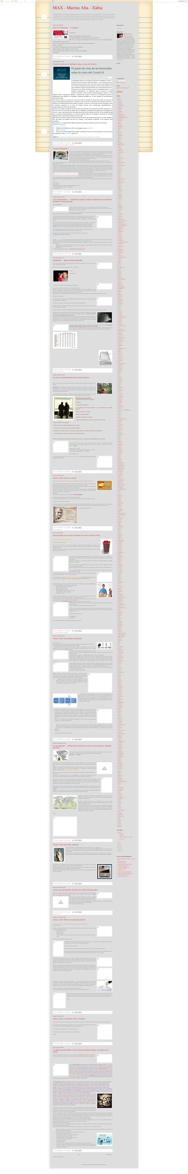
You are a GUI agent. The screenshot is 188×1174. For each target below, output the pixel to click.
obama (119, 574)
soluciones (120, 751)
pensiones (119, 606)
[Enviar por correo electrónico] (75, 56)
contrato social (120, 246)
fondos (119, 403)
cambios (119, 183)
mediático (119, 535)
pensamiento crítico (121, 604)
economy (119, 318)
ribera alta (119, 706)
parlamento (120, 591)
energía (119, 342)
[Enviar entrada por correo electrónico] (73, 56)
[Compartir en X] (78, 56)
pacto (119, 583)
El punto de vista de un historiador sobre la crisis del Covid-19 (75, 64)
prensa (119, 648)
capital (119, 188)
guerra (119, 436)
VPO (66, 632)
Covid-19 (58, 58)
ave (118, 155)
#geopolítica (94, 77)
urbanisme (119, 790)
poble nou (119, 625)
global (119, 423)
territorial (119, 766)
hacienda (119, 441)
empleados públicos (121, 330)
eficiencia (119, 321)
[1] (111, 80)
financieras (120, 397)
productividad (120, 657)
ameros (119, 131)
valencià (119, 795)
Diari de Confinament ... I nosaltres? (65, 28)
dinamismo (120, 295)
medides (119, 538)
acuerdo (119, 113)
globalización (120, 424)
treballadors (120, 780)
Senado (119, 726)
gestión (119, 421)
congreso (119, 235)
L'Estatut (119, 505)
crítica (119, 268)
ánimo (119, 141)
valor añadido (120, 798)
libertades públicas (121, 514)
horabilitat (119, 450)
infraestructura (120, 466)
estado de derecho (121, 363)
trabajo (119, 777)
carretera (119, 191)
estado (119, 361)
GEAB (119, 417)
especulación (120, 358)
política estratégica (121, 636)
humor (119, 453)
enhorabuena (120, 345)
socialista (119, 744)
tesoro (119, 769)
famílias (119, 385)
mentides (119, 544)
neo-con (119, 570)
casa (118, 192)
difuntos (119, 291)
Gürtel (119, 438)
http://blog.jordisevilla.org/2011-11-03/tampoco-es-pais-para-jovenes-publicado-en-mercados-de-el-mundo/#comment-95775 (71, 924)
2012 (119, 843)
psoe (118, 664)
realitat (119, 682)
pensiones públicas (121, 607)
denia (119, 280)
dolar (119, 306)
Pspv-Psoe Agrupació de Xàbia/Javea (124, 871)
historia (119, 445)
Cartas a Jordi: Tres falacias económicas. (67, 638)
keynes (119, 504)
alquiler (58, 632)
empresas (119, 336)
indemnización (120, 463)
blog (62, 1056)
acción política (120, 105)
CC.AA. (119, 200)
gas (118, 415)
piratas (119, 618)
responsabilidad (120, 702)
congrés (119, 234)
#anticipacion (74, 77)
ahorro (119, 123)
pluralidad (119, 621)
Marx (119, 531)
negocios (119, 568)
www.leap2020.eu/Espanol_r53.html (62, 895)
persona (119, 610)
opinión (119, 580)
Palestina (119, 589)
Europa (119, 376)
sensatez (119, 727)
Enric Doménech (128, 34)
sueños (119, 759)
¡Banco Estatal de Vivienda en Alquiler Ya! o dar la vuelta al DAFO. (76, 535)
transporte (119, 778)
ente (118, 346)
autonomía (119, 150)
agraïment (119, 120)
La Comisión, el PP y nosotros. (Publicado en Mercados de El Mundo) (81, 1056)
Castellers (119, 195)
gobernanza (120, 427)
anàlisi (58, 529)
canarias (119, 186)
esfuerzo (119, 354)
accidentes (119, 104)
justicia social (120, 502)
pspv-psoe (119, 667)
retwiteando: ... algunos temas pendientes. (68, 260)
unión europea (120, 787)
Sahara (119, 714)
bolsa (119, 174)
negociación (120, 565)
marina (119, 529)
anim (119, 140)
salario (119, 717)
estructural (119, 369)
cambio (119, 180)
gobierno (119, 429)
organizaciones (120, 582)
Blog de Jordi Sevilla (121, 861)
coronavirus (63, 144)
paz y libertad (120, 603)
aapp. (119, 99)
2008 (119, 850)
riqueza (119, 708)
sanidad (119, 720)
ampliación (120, 135)
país (118, 585)
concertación (120, 227)
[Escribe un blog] (76, 56)
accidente (119, 102)
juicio (119, 498)
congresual (120, 239)
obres (119, 576)
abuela (119, 101)
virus (119, 808)
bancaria (119, 164)
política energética (121, 634)
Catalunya (119, 197)
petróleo (119, 615)
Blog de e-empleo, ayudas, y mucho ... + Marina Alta (126, 859)
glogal (119, 426)
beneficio (119, 170)
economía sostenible (121, 317)
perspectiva (120, 612)
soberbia (119, 736)
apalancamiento (120, 144)
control (119, 248)
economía (119, 315)
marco (119, 528)
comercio (119, 218)
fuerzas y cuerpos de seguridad (123, 409)
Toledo (119, 772)
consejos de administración (122, 242)
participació (120, 594)
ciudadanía (120, 206)
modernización (120, 552)
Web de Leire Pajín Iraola (122, 876)
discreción (119, 300)
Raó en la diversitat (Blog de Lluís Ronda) (125, 873)
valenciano (120, 796)
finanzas (119, 399)
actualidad (119, 111)
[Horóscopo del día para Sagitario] (123, 87)
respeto (119, 700)
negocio (119, 567)
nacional (119, 564)
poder (119, 628)
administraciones (121, 116)
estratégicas (120, 367)
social (119, 739)
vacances (119, 793)
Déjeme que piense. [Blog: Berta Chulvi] (125, 864)
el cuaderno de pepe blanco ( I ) (123, 865)
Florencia (119, 402)
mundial (119, 559)
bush (119, 177)
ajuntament (120, 125)
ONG (119, 579)
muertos (119, 555)
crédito (119, 261)
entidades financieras (121, 348)
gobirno (119, 430)
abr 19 (121, 839)
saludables (119, 718)
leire (118, 507)
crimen (119, 262)
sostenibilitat (120, 754)
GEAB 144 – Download (59, 124)
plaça (119, 619)
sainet (119, 715)
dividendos (120, 303)
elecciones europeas (121, 325)
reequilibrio (120, 687)
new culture (120, 571)
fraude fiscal (120, 406)
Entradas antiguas (109, 1154)
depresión (119, 282)
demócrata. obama (121, 279)
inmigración (120, 469)
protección (119, 660)
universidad (120, 789)
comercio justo (120, 219)
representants (120, 696)
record (119, 684)
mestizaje (119, 547)
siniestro (119, 732)
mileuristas (120, 550)
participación (120, 595)
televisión (119, 763)
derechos (119, 283)
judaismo (119, 496)
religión (119, 694)
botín (119, 176)
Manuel (119, 525)
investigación (120, 487)
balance (119, 161)
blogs (119, 173)
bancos (119, 167)
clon (118, 212)
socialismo (120, 742)
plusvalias (119, 624)
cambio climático (121, 182)
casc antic (119, 194)
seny (118, 729)
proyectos (119, 661)
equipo (119, 351)
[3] (107, 93)
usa (118, 792)
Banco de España (121, 165)
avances (119, 153)
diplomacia (120, 298)
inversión (119, 483)
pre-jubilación (120, 646)
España (119, 357)
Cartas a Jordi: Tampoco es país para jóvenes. (69, 920)
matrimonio (120, 534)
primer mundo (120, 652)
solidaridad (120, 747)
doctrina (119, 304)
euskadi (119, 378)
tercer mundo (120, 765)
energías (119, 343)
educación (58, 371)
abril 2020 (121, 833)
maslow (119, 532)
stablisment (120, 756)
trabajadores (120, 775)
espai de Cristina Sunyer (122, 868)
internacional (120, 480)
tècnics (119, 760)
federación (119, 387)
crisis (119, 265)
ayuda (119, 156)
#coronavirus (82, 77)
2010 (119, 847)
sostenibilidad (120, 753)
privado (119, 654)
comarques (120, 216)
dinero (119, 297)
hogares (119, 447)
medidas (119, 537)
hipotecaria (120, 444)
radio (119, 676)
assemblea (119, 149)
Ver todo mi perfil (120, 59)
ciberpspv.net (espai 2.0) (122, 862)
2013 (119, 841)
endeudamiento (120, 340)
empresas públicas (121, 337)
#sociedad (105, 77)
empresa (119, 333)
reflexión (61, 371)
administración (120, 114)
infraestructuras (120, 468)
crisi (118, 264)
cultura (119, 272)
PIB (118, 616)
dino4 (95, 1164)
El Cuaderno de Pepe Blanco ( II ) (124, 867)
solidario (119, 748)
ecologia (119, 312)
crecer (119, 260)
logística (119, 522)
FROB (119, 408)
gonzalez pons (120, 433)
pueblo (119, 670)
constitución (120, 243)
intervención (120, 481)
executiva (119, 381)
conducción (120, 228)
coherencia (120, 213)
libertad (119, 511)
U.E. (118, 784)
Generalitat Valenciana (122, 418)
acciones (119, 107)
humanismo (120, 451)
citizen (119, 204)
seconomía (120, 721)
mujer (119, 558)
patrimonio (120, 600)
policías (119, 630)
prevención (120, 651)
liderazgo (119, 519)
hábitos (119, 439)
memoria (119, 543)
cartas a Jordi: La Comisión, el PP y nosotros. (69, 1019)
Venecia (119, 802)
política (60, 529)
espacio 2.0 (120, 355)
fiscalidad (119, 400)
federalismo (120, 390)
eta (118, 373)
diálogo (119, 290)
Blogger (104, 1164)
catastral (119, 198)
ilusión (119, 460)
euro (118, 375)
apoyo (119, 146)
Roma (119, 709)
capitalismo (120, 189)
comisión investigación (122, 221)
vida (118, 805)
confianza (119, 230)
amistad (119, 134)
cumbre (119, 273)
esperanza (119, 360)
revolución (120, 705)
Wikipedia (62, 130)
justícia (119, 501)
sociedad (73, 144)
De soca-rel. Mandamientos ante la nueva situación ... (72, 377)
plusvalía (119, 622)
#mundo (100, 77)
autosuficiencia (120, 152)
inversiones (120, 486)
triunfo (119, 783)
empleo (119, 331)
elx (118, 327)
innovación (120, 471)
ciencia (119, 203)
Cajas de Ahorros (121, 179)
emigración (120, 328)
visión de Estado (121, 810)
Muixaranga (120, 556)
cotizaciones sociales (121, 257)
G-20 (119, 412)
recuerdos (119, 685)
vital (118, 811)
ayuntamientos (120, 158)
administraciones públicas (122, 117)
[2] (99, 82)
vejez (119, 801)
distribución (120, 302)
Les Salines (120, 508)
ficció (119, 391)
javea (119, 493)
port (118, 642)
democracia (120, 277)
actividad (119, 108)
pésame (119, 613)
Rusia (119, 712)
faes (118, 384)
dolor (119, 307)
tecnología (119, 762)
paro (118, 592)
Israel (119, 490)
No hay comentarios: (67, 56)
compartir (119, 222)
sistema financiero (121, 733)
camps (119, 185)
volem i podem (120, 816)
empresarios (120, 334)
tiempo (119, 771)
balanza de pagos (121, 162)
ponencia (119, 639)
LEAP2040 (90, 128)
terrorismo (119, 768)
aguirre (119, 122)
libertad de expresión (121, 513)
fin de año (119, 393)
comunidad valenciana (122, 225)
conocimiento (120, 240)
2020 (119, 832)
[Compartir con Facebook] (79, 56)
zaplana (119, 826)
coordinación (120, 250)
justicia (119, 499)
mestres (119, 549)
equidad (119, 349)
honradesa (119, 448)
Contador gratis (119, 28)
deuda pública (120, 288)
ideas (119, 457)
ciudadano (119, 207)
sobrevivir (119, 738)
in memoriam (120, 462)
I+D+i (119, 454)
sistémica (119, 735)
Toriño (119, 774)
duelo (119, 309)
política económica (121, 633)
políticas (119, 637)
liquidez (119, 520)
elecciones (58, 913)
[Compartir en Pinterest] (81, 56)
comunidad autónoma (121, 224)
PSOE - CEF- (120, 870)
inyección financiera (121, 489)
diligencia (119, 294)
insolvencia (120, 472)
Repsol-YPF (120, 699)
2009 (119, 98)
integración (120, 475)
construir (119, 245)
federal (119, 388)
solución (119, 750)
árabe (119, 147)
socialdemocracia (121, 741)
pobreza (119, 627)
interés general (120, 478)
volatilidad (119, 814)
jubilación (119, 495)
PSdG (119, 663)
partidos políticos (121, 597)
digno (119, 292)
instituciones (120, 474)
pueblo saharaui (120, 672)
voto (118, 817)
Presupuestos (120, 649)
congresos (119, 237)
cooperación (120, 249)
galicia (119, 414)
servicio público (120, 730)
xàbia (119, 822)
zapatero (119, 825)
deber (119, 276)
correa (119, 254)
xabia (119, 820)
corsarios (119, 255)
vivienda (64, 632)
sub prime (119, 757)
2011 (119, 845)
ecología (119, 313)
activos (119, 110)
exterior (119, 382)
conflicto (119, 233)
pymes (119, 675)
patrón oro (119, 601)
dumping (119, 310)
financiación (120, 396)
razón (119, 679)
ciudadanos (120, 209)
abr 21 (121, 835)
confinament (59, 193)
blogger (119, 171)
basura (119, 168)
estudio (119, 370)
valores (119, 799)
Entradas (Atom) (61, 1156)
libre (118, 516)
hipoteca (119, 442)
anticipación (59, 144)
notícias (119, 573)
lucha (119, 523)
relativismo (120, 693)
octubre (119, 577)
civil (118, 210)
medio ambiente (120, 540)
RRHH (119, 711)
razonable (119, 681)
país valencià (120, 586)
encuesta (119, 339)
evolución (119, 379)
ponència (119, 640)
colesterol (119, 215)
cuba (118, 270)
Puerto (119, 673)
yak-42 (119, 823)
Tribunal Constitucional (122, 781)
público (119, 669)
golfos (119, 432)
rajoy (119, 678)
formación (119, 405)
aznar (119, 159)
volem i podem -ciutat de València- (124, 874)
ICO (118, 456)
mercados (119, 546)
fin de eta (119, 394)
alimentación (120, 126)
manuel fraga (120, 526)
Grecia (119, 435)
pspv (119, 666)
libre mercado (120, 517)
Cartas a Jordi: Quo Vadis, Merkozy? (66, 845)
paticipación (120, 598)
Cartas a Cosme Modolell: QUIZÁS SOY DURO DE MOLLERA (75, 890)
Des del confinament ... (61, 149)
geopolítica (67, 144)
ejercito (119, 322)
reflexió (119, 688)
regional (119, 691)
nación (119, 562)
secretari (119, 723)
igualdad (119, 459)
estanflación (120, 364)
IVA (118, 492)
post (118, 643)
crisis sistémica (120, 267)
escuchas (119, 352)
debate (119, 275)
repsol (119, 697)
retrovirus (119, 703)
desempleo (120, 285)
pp (118, 645)
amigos (119, 132)
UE (118, 786)
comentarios (69, 733)
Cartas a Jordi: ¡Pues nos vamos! (64, 478)
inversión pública (121, 484)
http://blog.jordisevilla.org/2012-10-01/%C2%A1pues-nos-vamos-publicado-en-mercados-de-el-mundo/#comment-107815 (74, 481)
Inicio (79, 1154)
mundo (70, 144)
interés (119, 477)
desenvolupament (121, 287)
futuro (119, 411)
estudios (61, 632)
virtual (119, 807)
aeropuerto (120, 119)
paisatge (119, 588)
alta (118, 129)
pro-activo (119, 655)
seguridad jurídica (121, 724)
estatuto (119, 366)
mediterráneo (120, 541)
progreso (119, 658)
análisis (119, 138)
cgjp (118, 201)
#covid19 (88, 77)
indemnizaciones (121, 465)
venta (119, 804)
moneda (119, 553)
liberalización (120, 510)
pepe (118, 609)
